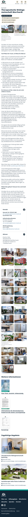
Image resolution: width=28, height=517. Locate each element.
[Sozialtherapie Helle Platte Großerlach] (14, 475)
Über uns (4, 499)
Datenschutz (12, 508)
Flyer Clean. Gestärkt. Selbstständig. (12, 393)
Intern (18, 511)
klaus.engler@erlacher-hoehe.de (11, 229)
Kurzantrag (4, 430)
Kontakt (18, 502)
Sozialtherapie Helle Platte (17, 166)
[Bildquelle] (25, 439)
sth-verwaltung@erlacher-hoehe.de (12, 214)
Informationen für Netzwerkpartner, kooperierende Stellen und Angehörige (13, 411)
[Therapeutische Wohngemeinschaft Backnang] (14, 450)
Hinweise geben (5, 513)
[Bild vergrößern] (7, 29)
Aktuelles (4, 502)
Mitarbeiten (22, 499)
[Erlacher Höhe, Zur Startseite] (3, 2)
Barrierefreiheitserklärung (8, 511)
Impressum (4, 508)
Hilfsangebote (13, 499)
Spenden (11, 502)
